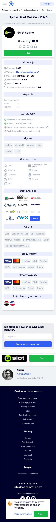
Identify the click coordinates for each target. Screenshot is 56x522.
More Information (23, 514)
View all (34, 218)
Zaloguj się (47, 4)
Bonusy (28, 438)
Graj (28, 53)
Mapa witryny (28, 423)
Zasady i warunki (28, 407)
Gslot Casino (47, 10)
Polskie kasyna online (11, 10)
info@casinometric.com (28, 487)
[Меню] (4, 3)
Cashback (28, 455)
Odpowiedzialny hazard (28, 398)
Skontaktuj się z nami (28, 415)
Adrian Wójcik (24, 374)
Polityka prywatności (28, 402)
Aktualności (28, 419)
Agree (40, 514)
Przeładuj (28, 459)
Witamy (28, 451)
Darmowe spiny (28, 446)
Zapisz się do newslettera (28, 344)
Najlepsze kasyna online (28, 474)
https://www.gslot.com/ (27, 72)
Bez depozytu (28, 442)
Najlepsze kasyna (31, 10)
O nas (28, 411)
